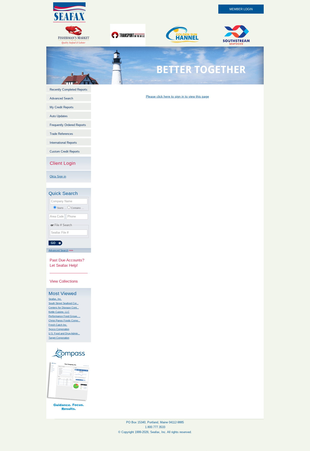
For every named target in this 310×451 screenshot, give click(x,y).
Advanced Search (61, 98)
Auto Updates (59, 116)
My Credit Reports (62, 107)
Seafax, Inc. (55, 299)
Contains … (77, 208)
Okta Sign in (58, 176)
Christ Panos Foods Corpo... (64, 320)
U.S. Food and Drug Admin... (64, 333)
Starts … (62, 208)
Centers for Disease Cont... (64, 307)
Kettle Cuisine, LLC (59, 312)
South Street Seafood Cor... (64, 303)
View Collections (64, 281)
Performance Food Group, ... (64, 316)
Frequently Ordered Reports (68, 125)
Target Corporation (59, 337)
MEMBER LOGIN (241, 9)
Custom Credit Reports (65, 151)
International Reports (63, 142)
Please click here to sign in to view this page (177, 96)
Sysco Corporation (59, 329)
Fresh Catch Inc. (58, 324)
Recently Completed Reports (68, 89)
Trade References (61, 134)
